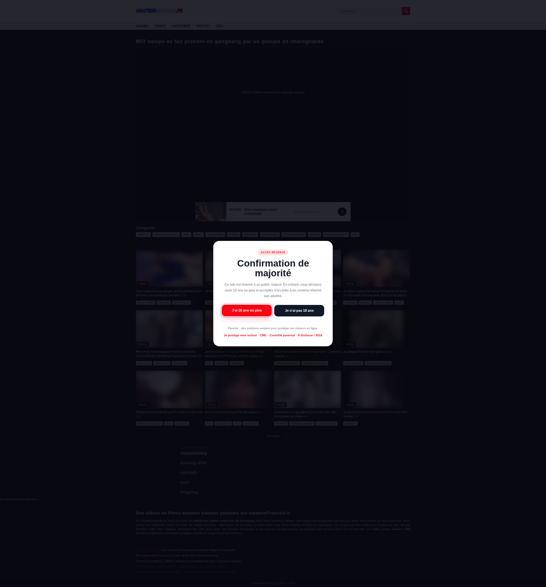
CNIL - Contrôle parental (277, 335)
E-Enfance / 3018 (310, 335)
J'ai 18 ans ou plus (247, 310)
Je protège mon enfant (240, 335)
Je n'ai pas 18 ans (299, 310)
